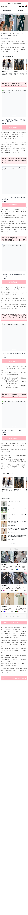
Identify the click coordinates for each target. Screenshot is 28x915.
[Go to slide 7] (15, 115)
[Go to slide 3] (13, 349)
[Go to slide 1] (12, 426)
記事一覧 (11, 14)
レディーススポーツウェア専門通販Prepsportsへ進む (13, 678)
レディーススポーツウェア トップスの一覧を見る (13, 622)
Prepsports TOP (4, 14)
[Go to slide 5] (13, 115)
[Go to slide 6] (14, 115)
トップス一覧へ (15, 616)
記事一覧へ (14, 543)
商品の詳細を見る (14, 127)
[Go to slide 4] (12, 115)
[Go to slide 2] (12, 349)
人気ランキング (20, 10)
